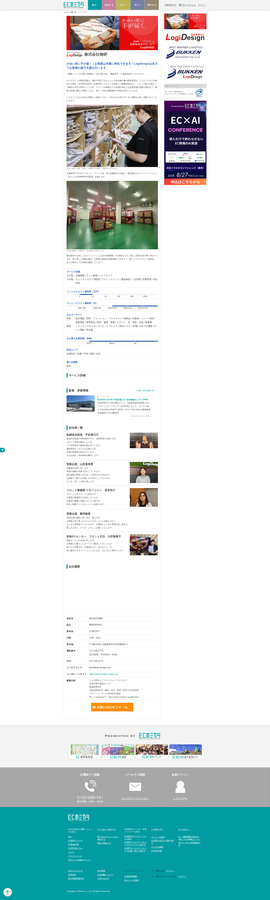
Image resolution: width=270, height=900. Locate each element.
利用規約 (72, 875)
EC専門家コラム (75, 848)
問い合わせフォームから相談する (108, 838)
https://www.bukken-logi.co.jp (103, 674)
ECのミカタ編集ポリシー (79, 860)
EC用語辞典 (156, 851)
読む (95, 5)
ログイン (170, 871)
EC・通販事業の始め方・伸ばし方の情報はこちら (189, 838)
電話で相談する (104, 843)
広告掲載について (105, 875)
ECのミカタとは (75, 871)
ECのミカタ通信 (131, 880)
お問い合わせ (103, 878)
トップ (66, 12)
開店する (151, 5)
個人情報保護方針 (76, 878)
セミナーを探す (158, 837)
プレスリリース (75, 856)
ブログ (71, 852)
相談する (109, 5)
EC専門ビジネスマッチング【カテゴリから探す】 (135, 843)
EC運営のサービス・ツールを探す (135, 837)
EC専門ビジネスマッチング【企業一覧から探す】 (135, 849)
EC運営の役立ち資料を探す (162, 841)
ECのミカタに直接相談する (189, 844)
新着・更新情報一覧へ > (147, 390)
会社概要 (101, 871)
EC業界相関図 (130, 876)
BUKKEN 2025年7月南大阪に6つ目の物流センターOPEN (122, 399)
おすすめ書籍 (157, 847)
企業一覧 (73, 12)
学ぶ (137, 5)
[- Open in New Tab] (81, 403)
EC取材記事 (73, 844)
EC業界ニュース (75, 840)
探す (123, 5)
